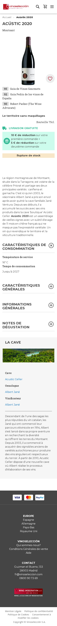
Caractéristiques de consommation (24, 247)
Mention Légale (13, 611)
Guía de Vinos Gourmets (25, 88)
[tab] (28, 248)
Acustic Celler (13, 379)
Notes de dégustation (15, 325)
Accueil (7, 17)
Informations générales (17, 306)
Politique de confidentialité (38, 611)
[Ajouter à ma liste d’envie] (50, 78)
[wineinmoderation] (28, 595)
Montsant (8, 30)
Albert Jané (12, 391)
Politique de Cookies (18, 614)
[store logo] (14, 8)
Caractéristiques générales (21, 287)
